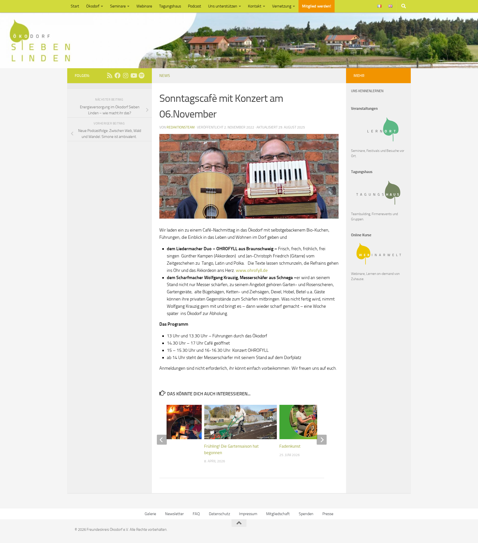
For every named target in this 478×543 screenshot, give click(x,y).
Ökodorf (92, 6)
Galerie (150, 513)
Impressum (248, 513)
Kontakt (254, 6)
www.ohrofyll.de (252, 270)
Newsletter (174, 513)
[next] (322, 440)
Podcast (194, 6)
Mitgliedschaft (278, 513)
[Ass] (110, 75)
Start (75, 6)
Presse (327, 513)
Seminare (118, 6)
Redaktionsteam (181, 127)
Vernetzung (281, 6)
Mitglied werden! (316, 6)
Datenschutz (219, 513)
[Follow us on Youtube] (133, 75)
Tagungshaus (170, 6)
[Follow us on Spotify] (141, 75)
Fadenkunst (289, 446)
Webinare (144, 6)
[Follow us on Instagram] (125, 75)
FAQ (196, 513)
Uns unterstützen (222, 6)
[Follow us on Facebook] (117, 75)
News (164, 75)
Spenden (306, 513)
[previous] (162, 440)
